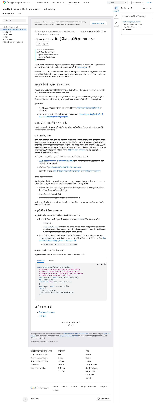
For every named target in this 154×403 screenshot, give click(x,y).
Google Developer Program (40, 354)
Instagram (61, 361)
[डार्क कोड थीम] (101, 264)
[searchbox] (14, 20)
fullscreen (147, 8)
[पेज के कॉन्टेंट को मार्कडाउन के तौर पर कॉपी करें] (44, 43)
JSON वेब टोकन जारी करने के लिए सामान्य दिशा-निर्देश (56, 161)
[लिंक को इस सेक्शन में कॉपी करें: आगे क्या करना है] (54, 307)
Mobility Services (11, 9)
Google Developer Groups (39, 358)
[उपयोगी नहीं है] (105, 31)
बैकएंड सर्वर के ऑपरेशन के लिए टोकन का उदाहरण (65, 167)
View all (88, 378)
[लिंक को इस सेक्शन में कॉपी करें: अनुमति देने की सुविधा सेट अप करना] (72, 85)
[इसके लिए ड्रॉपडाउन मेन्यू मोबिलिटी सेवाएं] (48, 2)
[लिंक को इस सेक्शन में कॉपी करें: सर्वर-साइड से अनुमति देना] (53, 136)
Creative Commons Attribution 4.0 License (75, 334)
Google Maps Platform (54, 31)
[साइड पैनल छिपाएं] (25, 399)
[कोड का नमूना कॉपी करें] (105, 264)
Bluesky (60, 358)
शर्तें (32, 398)
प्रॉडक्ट (43, 31)
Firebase (89, 361)
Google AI (103, 386)
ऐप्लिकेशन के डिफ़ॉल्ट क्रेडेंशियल (87, 108)
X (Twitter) (61, 368)
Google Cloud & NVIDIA (38, 368)
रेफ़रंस (19, 13)
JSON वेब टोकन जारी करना (76, 150)
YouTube (61, 371)
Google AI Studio (91, 365)
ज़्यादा (85, 2)
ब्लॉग (59, 354)
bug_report (144, 8)
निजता (36, 398)
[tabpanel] (71, 281)
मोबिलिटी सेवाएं (41, 2)
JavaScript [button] (41, 260)
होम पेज (37, 31)
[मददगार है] (102, 31)
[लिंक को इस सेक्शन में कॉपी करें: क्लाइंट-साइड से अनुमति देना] (54, 177)
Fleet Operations (30, 9)
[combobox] (117, 2)
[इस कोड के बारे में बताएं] (98, 264)
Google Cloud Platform (88, 386)
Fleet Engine (57, 2)
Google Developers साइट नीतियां (69, 336)
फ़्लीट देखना (43, 316)
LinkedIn (61, 365)
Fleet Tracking (48, 9)
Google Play (90, 375)
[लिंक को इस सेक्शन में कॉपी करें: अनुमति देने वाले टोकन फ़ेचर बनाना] (64, 211)
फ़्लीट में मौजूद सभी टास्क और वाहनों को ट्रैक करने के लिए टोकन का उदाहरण (76, 171)
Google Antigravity (92, 368)
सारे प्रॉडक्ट (55, 390)
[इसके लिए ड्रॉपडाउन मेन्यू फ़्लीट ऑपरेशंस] (79, 2)
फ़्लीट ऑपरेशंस (72, 2)
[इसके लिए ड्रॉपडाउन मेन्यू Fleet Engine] (63, 2)
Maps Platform (22, 2)
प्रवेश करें (149, 2)
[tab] (40, 260)
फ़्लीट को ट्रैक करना (8, 13)
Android (88, 354)
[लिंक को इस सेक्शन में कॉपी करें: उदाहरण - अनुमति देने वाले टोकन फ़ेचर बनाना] (65, 250)
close (150, 8)
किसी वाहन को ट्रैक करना (47, 312)
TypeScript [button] (52, 260)
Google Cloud (90, 371)
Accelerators (35, 365)
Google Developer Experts (39, 361)
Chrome (88, 358)
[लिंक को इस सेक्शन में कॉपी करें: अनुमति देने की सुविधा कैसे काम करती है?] (69, 123)
